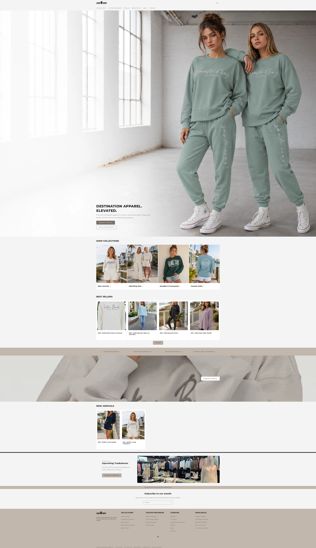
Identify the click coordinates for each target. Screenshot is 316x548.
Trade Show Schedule (201, 519)
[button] (101, 8)
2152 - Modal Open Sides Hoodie (201, 333)
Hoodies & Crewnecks (169, 286)
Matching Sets (135, 286)
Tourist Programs (151, 522)
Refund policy (137, 547)
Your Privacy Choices (201, 528)
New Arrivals (103, 286)
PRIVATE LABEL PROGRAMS (203, 351)
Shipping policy (146, 547)
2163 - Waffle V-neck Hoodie (107, 442)
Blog (172, 528)
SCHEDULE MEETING (112, 475)
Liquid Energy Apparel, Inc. (107, 547)
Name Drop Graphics (152, 519)
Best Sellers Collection (128, 525)
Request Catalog (200, 516)
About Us (173, 516)
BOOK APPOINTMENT (106, 227)
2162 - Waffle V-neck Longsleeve (129, 442)
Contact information (157, 547)
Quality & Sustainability (178, 522)
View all (158, 342)
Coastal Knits (196, 286)
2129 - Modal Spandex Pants (169, 333)
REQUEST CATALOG (105, 222)
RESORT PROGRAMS (111, 351)
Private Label (150, 525)
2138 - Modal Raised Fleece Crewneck (110, 333)
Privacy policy (119, 547)
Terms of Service (200, 525)
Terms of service (128, 547)
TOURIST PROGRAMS (172, 351)
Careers (173, 525)
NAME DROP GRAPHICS (141, 351)
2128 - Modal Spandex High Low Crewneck (139, 333)
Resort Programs (151, 516)
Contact (173, 531)
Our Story (174, 519)
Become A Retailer (201, 522)
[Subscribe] (171, 502)
